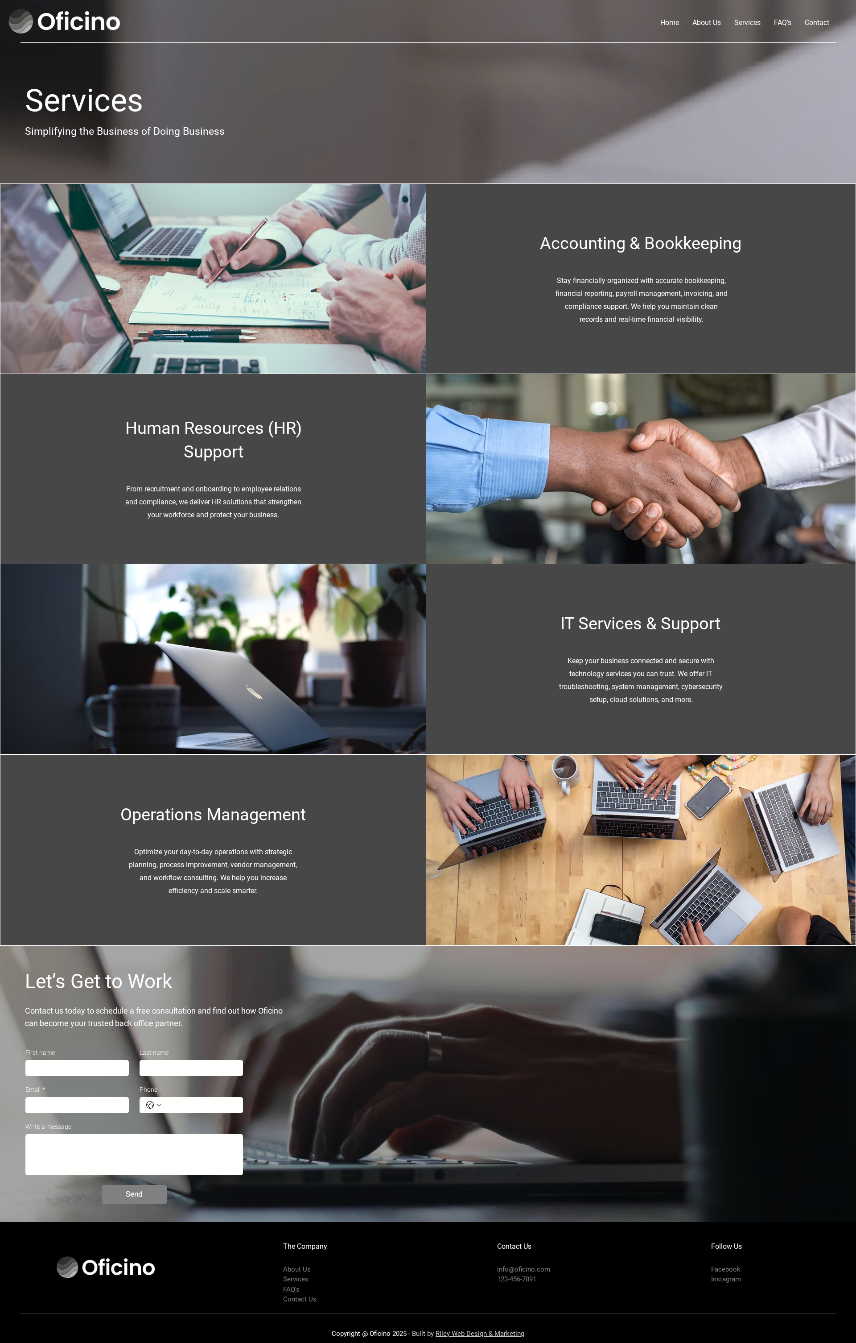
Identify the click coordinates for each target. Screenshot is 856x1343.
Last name (154, 1052)
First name (40, 1052)
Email (35, 1090)
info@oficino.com (523, 1269)
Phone (148, 1090)
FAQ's (291, 1289)
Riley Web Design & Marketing (480, 1334)
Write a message (48, 1127)
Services (296, 1279)
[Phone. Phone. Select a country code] (154, 1105)
